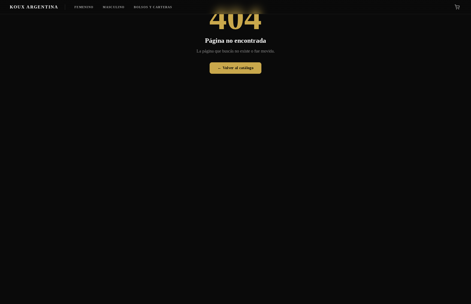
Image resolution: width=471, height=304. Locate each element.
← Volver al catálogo (235, 68)
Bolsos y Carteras (153, 7)
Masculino (114, 7)
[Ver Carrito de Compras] (457, 7)
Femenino (84, 7)
